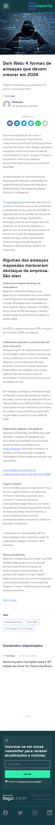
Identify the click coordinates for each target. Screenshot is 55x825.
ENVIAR (27, 774)
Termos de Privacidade (29, 781)
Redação (17, 102)
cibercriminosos (12, 448)
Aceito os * (25, 782)
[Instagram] (35, 813)
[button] (10, 123)
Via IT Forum (10, 600)
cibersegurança (15, 202)
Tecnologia (10, 96)
